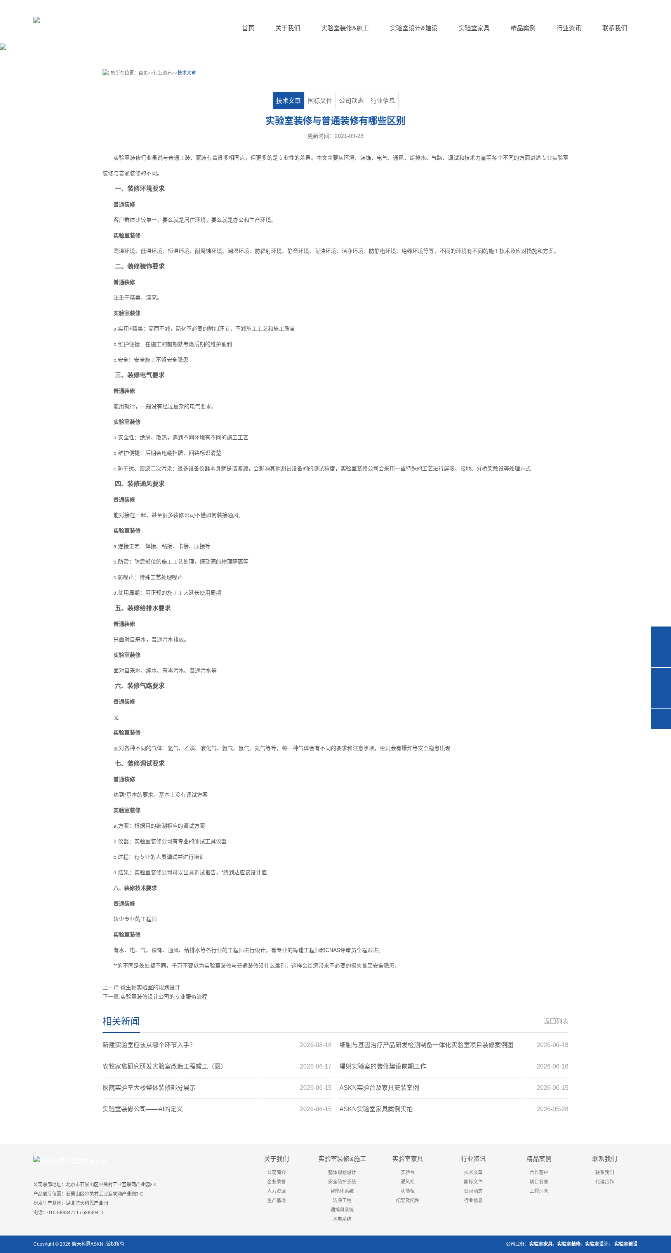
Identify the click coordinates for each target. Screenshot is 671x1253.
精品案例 (539, 1159)
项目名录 (539, 1182)
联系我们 (604, 1159)
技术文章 (186, 73)
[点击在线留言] (661, 698)
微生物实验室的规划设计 (150, 987)
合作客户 (539, 1172)
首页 (248, 28)
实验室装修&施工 (342, 1159)
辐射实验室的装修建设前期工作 (453, 1066)
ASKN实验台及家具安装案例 (453, 1087)
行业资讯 (162, 73)
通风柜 (408, 1182)
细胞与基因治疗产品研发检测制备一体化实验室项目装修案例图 (453, 1045)
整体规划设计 (342, 1172)
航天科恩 (80, 1244)
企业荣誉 (276, 1182)
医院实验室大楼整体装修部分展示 (217, 1087)
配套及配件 (407, 1200)
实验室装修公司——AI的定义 (217, 1109)
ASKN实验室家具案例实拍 (453, 1109)
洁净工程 (342, 1200)
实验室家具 (407, 1159)
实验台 (408, 1172)
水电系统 (342, 1219)
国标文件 (320, 100)
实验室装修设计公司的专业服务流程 (163, 997)
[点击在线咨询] (661, 636)
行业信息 (382, 100)
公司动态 (351, 100)
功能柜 (408, 1191)
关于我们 (276, 1159)
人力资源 (276, 1191)
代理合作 (604, 1182)
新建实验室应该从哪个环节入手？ (217, 1045)
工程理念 (539, 1191)
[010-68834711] (661, 657)
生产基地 (276, 1200)
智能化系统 (342, 1191)
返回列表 (556, 1021)
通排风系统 (342, 1210)
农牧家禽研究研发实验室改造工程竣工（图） (217, 1066)
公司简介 (276, 1172)
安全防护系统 (342, 1182)
